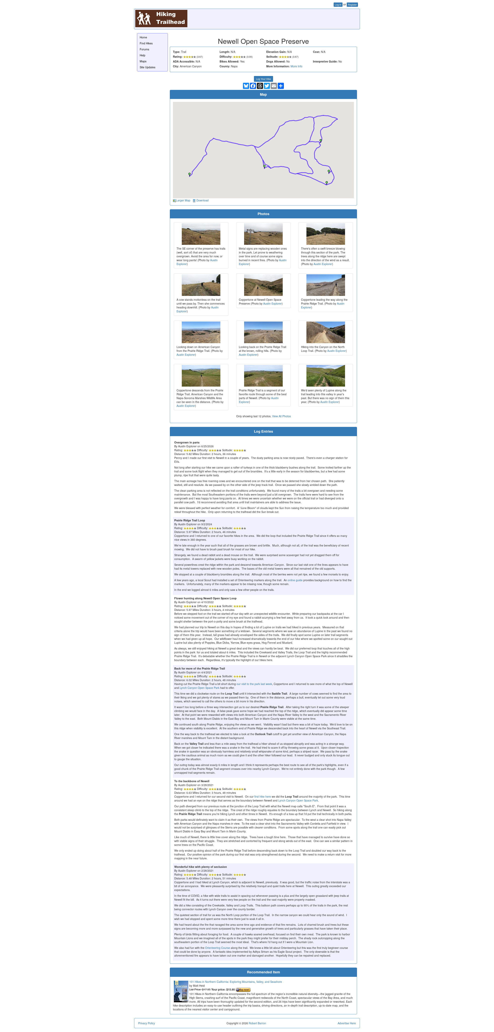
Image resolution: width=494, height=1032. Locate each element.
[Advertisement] (288, 18)
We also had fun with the (189, 948)
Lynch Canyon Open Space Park (199, 688)
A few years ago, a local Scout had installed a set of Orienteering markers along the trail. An (231, 580)
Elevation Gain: (276, 52)
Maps (143, 61)
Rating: (178, 56)
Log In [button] (338, 4)
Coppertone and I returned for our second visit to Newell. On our (214, 796)
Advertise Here (347, 1023)
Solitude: (272, 56)
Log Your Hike (263, 78)
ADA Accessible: (184, 61)
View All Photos (281, 416)
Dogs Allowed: (276, 61)
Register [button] (352, 4)
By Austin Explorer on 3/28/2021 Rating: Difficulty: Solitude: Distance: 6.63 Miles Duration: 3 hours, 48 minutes (205, 787)
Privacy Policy (146, 1023)
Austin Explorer (323, 264)
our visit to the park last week (254, 684)
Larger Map (183, 200)
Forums (144, 49)
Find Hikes (146, 43)
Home (143, 37)
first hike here (262, 796)
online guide (295, 580)
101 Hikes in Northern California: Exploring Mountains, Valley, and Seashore (235, 982)
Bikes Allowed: (229, 61)
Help (142, 55)
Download (202, 200)
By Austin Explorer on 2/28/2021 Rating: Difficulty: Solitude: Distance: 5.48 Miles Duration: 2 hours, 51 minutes (262, 904)
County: (225, 66)
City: (176, 66)
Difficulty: (226, 56)
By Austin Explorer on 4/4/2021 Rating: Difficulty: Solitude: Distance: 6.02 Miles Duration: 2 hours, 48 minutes (205, 674)
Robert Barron (257, 1023)
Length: (225, 52)
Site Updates (147, 67)
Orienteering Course (217, 948)
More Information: (278, 66)
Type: (176, 52)
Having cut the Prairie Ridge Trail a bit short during (205, 684)
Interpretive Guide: (325, 61)
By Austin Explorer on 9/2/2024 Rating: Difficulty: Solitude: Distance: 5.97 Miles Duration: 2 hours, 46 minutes (261, 547)
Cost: (316, 52)
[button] (321, 141)
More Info (296, 66)
